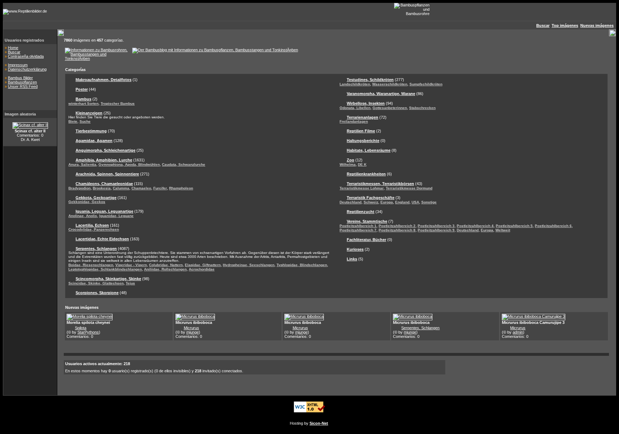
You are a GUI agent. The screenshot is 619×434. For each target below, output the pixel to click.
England (402, 202)
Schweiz (371, 202)
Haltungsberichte (363, 140)
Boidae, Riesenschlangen (90, 265)
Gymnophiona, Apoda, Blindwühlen (129, 164)
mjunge (192, 332)
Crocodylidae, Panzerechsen (93, 229)
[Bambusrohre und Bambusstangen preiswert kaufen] (96, 58)
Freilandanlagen (354, 121)
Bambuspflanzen (22, 82)
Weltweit (502, 230)
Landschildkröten (355, 84)
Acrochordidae (202, 269)
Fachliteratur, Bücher (366, 239)
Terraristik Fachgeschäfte (370, 197)
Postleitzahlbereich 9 (436, 230)
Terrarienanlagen (362, 117)
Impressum (18, 65)
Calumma (121, 188)
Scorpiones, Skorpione (97, 293)
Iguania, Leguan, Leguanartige (104, 211)
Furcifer (160, 188)
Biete (72, 121)
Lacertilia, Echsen (92, 225)
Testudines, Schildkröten (370, 79)
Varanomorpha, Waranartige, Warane (381, 93)
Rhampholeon (181, 188)
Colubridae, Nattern (166, 265)
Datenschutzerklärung (27, 69)
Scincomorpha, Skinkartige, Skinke (108, 279)
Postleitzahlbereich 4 (475, 226)
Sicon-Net (319, 423)
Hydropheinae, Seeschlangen (248, 265)
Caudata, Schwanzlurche (183, 164)
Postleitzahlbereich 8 (397, 230)
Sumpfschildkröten (425, 84)
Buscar (14, 52)
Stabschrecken (422, 108)
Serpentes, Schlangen (96, 248)
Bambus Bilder (20, 78)
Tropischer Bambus (118, 103)
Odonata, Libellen (355, 108)
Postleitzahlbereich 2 (397, 226)
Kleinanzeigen (89, 113)
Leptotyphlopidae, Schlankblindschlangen (105, 269)
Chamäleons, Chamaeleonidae (104, 183)
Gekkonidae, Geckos (86, 202)
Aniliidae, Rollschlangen (165, 269)
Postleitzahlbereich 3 (436, 226)
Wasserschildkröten (389, 84)
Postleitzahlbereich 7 (358, 230)
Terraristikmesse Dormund (409, 188)
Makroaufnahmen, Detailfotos (103, 79)
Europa (386, 202)
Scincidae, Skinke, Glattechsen (96, 283)
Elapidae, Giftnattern (203, 265)
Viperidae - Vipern (131, 265)
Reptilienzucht (360, 211)
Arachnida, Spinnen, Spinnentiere (107, 174)
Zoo (350, 160)
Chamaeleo (141, 188)
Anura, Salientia (82, 164)
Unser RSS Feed (23, 86)
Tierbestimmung (91, 131)
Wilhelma (348, 164)
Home (13, 48)
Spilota (80, 328)
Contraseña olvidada (26, 56)
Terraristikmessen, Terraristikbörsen (380, 183)
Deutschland (350, 202)
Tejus (130, 283)
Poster (82, 89)
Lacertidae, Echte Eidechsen (102, 239)
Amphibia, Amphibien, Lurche (104, 160)
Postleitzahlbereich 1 (358, 226)
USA (415, 202)
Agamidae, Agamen (94, 140)
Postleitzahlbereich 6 (553, 226)
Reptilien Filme (361, 131)
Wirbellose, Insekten (366, 103)
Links (352, 259)
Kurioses (355, 249)
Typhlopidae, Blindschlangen (302, 265)
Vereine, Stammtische (367, 221)
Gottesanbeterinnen (390, 108)
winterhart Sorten (83, 103)
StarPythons (88, 332)
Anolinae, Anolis (82, 216)
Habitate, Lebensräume (368, 150)
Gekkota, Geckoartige (96, 197)
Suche (85, 121)
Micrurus (191, 328)
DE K (362, 164)
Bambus (83, 99)
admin (518, 332)
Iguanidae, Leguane (116, 216)
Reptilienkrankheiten (366, 174)
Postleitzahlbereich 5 (514, 226)
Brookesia (102, 188)
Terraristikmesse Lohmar (362, 188)
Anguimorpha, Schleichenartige (105, 150)
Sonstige (429, 202)
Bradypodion (79, 188)
